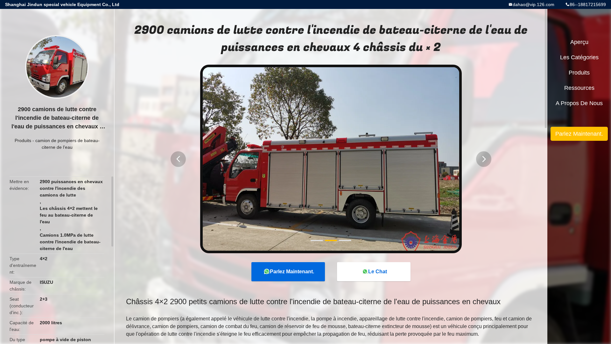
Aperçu (579, 42)
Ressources (579, 88)
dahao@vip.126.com (533, 4)
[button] (178, 159)
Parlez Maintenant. (292, 271)
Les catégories (579, 57)
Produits (23, 140)
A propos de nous (579, 103)
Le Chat (377, 271)
